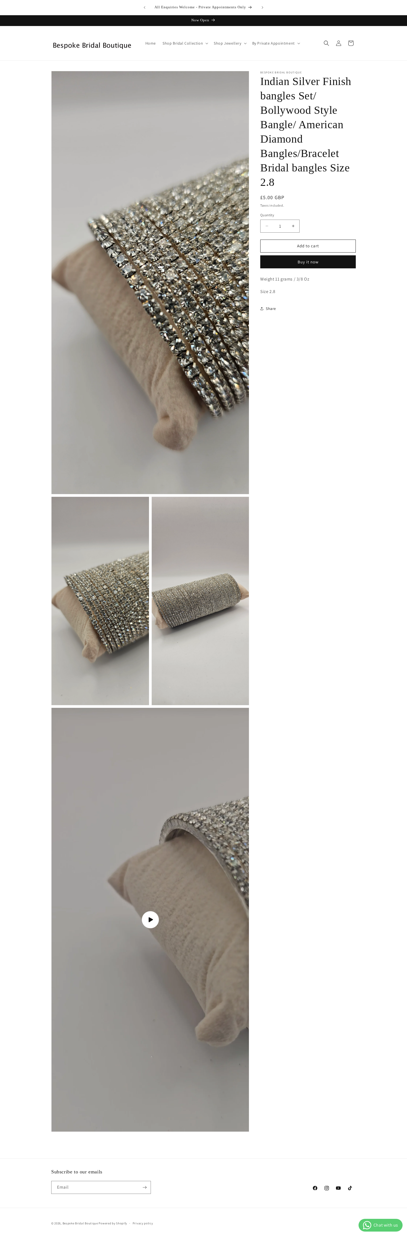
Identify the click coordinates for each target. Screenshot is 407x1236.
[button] (184, 43)
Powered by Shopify (113, 1223)
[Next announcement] (262, 7)
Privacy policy (143, 1223)
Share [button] (271, 308)
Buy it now (308, 261)
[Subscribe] (144, 1187)
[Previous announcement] (144, 7)
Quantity (267, 215)
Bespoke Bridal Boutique (81, 1223)
